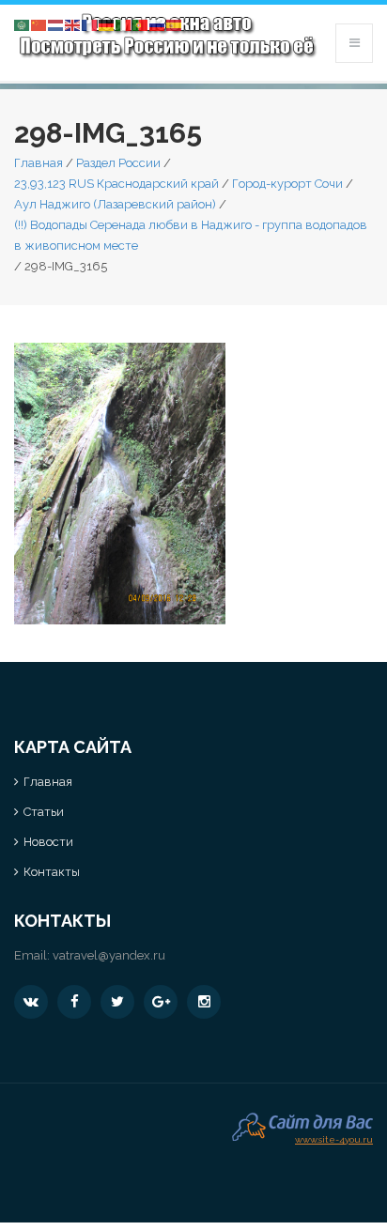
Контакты (51, 872)
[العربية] (22, 24)
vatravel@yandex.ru (109, 955)
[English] (73, 24)
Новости (48, 842)
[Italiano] (124, 24)
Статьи (43, 812)
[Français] (90, 24)
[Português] (140, 24)
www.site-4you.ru (334, 1137)
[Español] (174, 24)
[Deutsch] (107, 24)
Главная (38, 163)
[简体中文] (39, 24)
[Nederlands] (56, 24)
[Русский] (157, 24)
